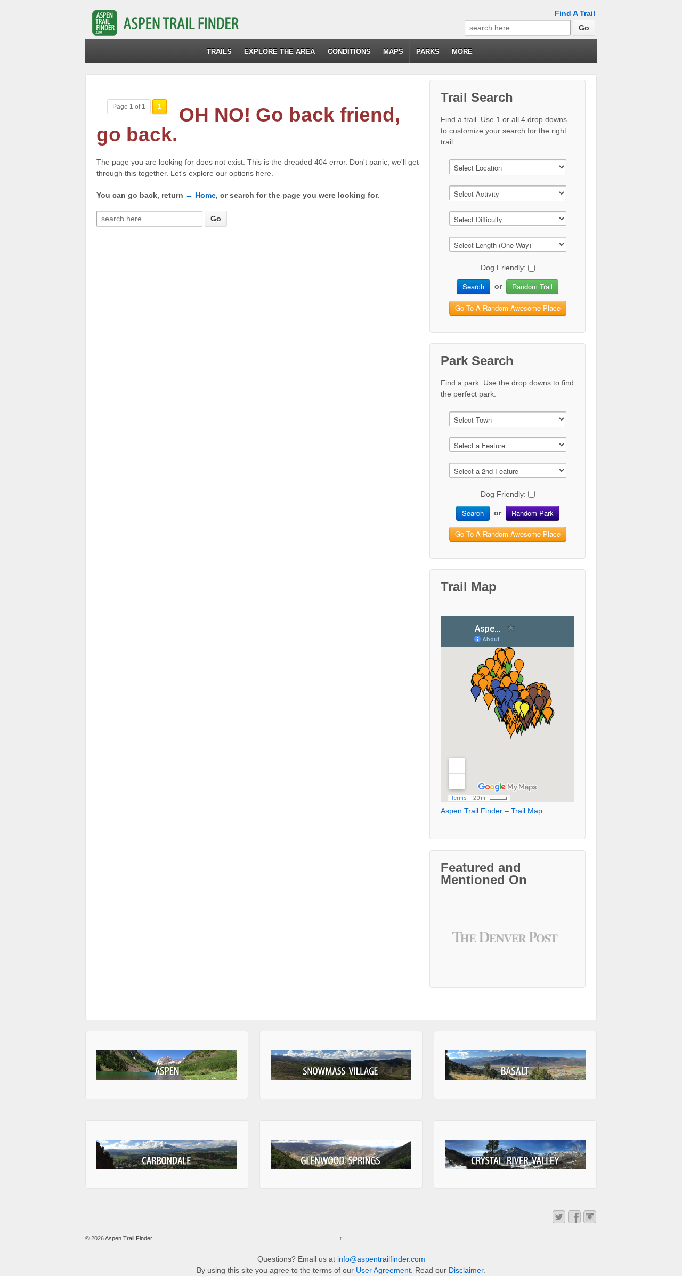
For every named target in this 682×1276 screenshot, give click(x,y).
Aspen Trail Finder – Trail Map (491, 810)
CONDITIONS (349, 51)
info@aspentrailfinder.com (381, 1259)
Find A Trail (575, 13)
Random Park (533, 513)
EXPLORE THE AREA (279, 51)
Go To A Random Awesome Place (508, 308)
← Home (200, 195)
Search (473, 286)
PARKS (428, 51)
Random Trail (532, 286)
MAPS (393, 51)
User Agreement (383, 1270)
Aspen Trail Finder (128, 1238)
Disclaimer (466, 1270)
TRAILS (219, 51)
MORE (462, 51)
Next (547, 945)
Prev (468, 945)
